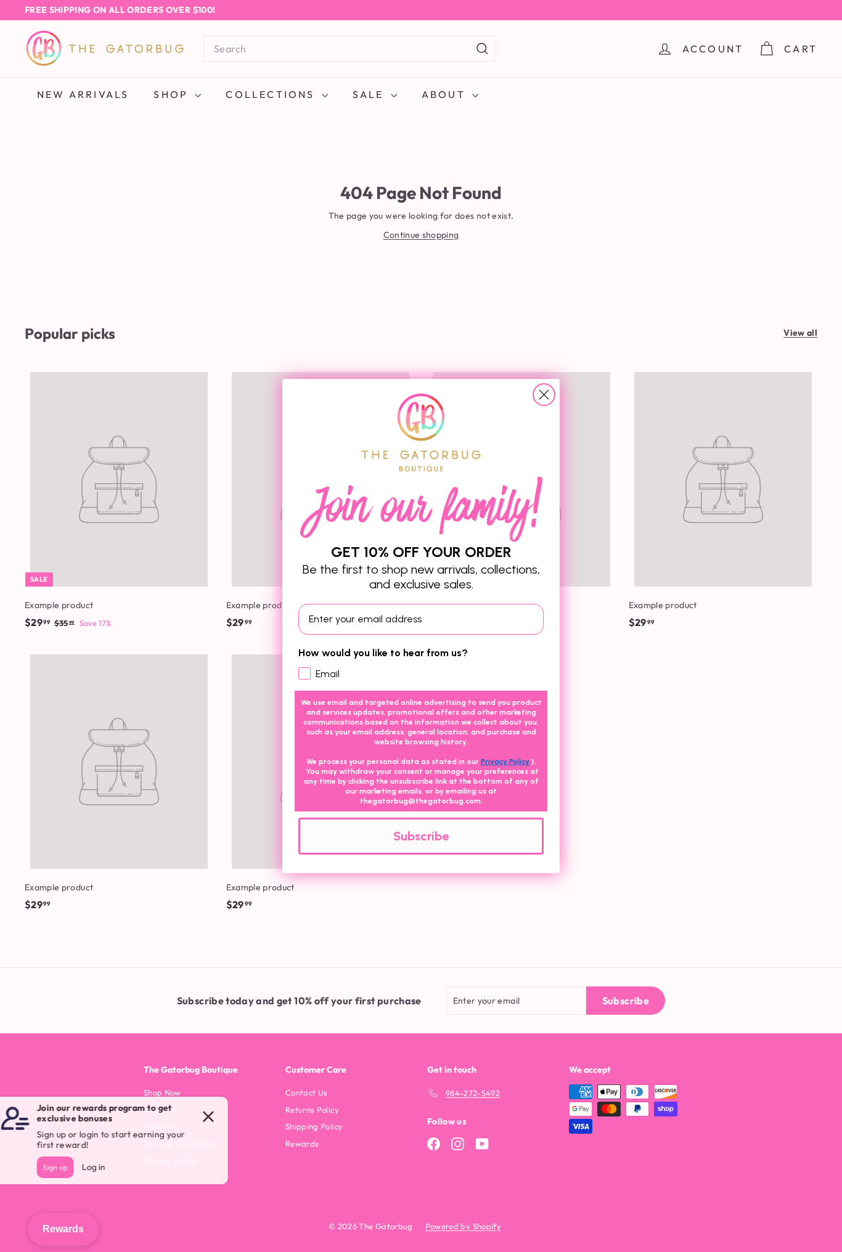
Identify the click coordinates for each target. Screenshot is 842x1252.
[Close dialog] (544, 394)
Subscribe (421, 836)
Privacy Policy (505, 761)
